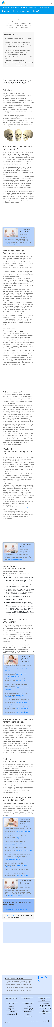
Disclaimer (38, 1021)
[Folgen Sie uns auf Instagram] (39, 980)
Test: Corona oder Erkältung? (22, 708)
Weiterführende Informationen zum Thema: (16, 65)
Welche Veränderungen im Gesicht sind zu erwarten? (19, 62)
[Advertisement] (18, 72)
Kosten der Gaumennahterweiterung (14, 60)
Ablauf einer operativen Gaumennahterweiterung (18, 45)
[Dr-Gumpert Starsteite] (3, 3)
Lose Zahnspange (23, 507)
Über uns (32, 1021)
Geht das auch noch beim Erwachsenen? (16, 54)
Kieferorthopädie (32, 7)
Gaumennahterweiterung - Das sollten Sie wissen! (18, 38)
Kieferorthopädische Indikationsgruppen (16, 909)
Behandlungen (24, 7)
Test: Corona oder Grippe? (22, 712)
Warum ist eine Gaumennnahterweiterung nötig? (17, 42)
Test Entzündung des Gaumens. (14, 243)
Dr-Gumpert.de (5, 7)
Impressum (45, 1021)
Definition (7, 40)
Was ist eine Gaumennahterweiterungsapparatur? (18, 50)
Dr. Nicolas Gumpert (12, 916)
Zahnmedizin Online (14, 7)
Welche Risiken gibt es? (12, 48)
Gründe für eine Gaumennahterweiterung (16, 52)
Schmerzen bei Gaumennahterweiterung (16, 46)
